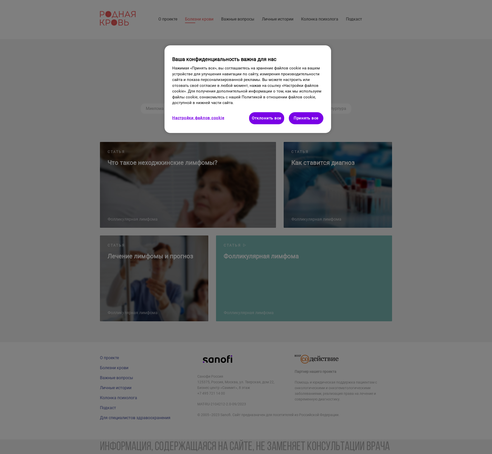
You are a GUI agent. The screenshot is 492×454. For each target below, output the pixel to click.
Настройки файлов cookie (198, 118)
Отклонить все (266, 118)
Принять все (306, 118)
